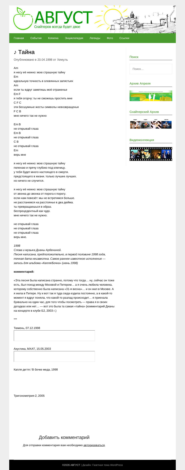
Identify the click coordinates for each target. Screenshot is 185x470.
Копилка (53, 38)
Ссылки (124, 38)
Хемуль (62, 59)
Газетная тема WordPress (107, 464)
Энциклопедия (74, 38)
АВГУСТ (25, 17)
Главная (19, 38)
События (36, 38)
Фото (110, 38)
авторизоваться (94, 445)
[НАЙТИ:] (151, 69)
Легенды (95, 38)
